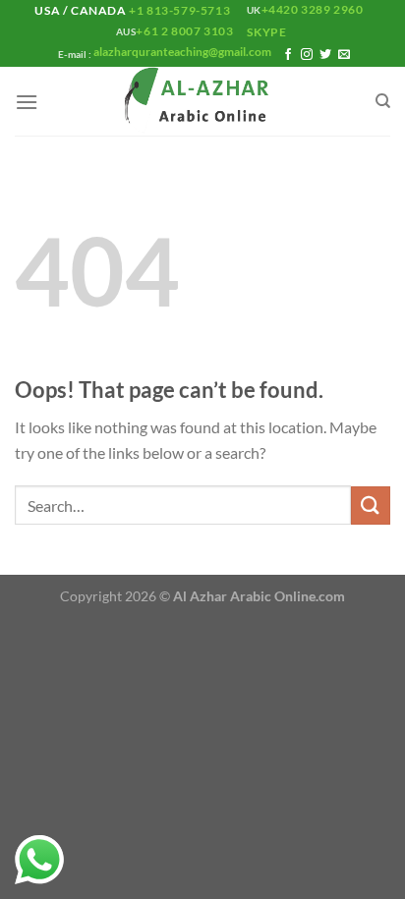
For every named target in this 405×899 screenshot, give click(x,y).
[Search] (383, 101)
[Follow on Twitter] (325, 55)
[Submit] (370, 505)
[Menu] (26, 102)
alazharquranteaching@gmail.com (181, 51)
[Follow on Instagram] (307, 55)
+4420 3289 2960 (312, 9)
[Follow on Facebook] (288, 55)
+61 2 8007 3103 (184, 31)
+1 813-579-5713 (180, 10)
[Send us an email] (344, 55)
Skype (268, 32)
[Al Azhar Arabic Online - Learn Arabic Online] (202, 101)
